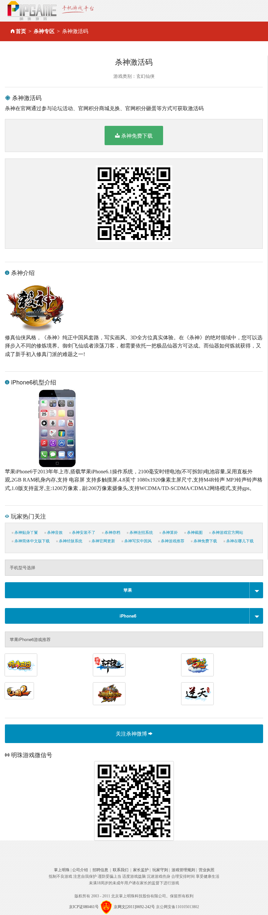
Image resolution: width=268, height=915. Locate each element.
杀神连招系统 (140, 532)
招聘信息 (100, 870)
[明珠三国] (21, 665)
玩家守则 (160, 870)
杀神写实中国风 (137, 541)
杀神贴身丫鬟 (25, 532)
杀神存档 (112, 532)
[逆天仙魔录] (197, 694)
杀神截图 (194, 532)
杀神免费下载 (137, 135)
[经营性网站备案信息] (106, 907)
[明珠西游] (197, 665)
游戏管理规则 (183, 870)
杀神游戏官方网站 (227, 532)
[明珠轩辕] (109, 665)
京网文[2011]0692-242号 (134, 907)
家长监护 (141, 870)
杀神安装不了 (83, 532)
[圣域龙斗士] (109, 694)
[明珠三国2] (19, 691)
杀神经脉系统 (70, 541)
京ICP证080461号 (84, 907)
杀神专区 (44, 31)
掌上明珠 (62, 870)
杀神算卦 (169, 532)
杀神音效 (54, 532)
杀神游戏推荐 (172, 541)
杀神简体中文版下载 (31, 541)
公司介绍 (80, 870)
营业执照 (206, 870)
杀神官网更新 (103, 541)
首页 (21, 31)
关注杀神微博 (132, 733)
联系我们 (120, 870)
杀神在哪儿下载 (239, 541)
